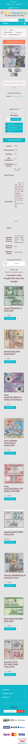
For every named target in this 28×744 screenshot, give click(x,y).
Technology (13, 272)
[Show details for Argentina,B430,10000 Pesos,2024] (14, 519)
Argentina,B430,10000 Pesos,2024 (13, 533)
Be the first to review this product (14, 93)
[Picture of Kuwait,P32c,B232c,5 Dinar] (10, 70)
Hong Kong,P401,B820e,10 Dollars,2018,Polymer (13, 397)
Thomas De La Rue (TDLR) (17, 96)
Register (9, 4)
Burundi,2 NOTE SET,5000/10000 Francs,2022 (11, 664)
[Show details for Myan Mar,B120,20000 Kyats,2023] (14, 606)
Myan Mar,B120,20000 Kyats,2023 (13, 620)
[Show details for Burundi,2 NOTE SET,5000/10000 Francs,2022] (14, 649)
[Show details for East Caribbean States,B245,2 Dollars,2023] (14, 428)
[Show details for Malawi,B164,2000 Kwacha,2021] (14, 339)
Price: (11, 115)
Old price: (12, 112)
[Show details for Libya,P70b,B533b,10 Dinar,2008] (14, 296)
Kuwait (20, 272)
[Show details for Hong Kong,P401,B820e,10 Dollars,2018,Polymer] (14, 382)
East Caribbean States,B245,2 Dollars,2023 (10, 443)
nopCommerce (24, 743)
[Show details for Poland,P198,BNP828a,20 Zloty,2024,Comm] (14, 563)
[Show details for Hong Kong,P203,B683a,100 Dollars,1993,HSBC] (14, 474)
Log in (13, 4)
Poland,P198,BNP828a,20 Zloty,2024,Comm (14, 576)
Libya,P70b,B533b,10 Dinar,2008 (13, 309)
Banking (6, 272)
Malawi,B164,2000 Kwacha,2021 (12, 352)
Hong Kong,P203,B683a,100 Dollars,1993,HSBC (13, 488)
